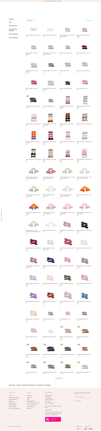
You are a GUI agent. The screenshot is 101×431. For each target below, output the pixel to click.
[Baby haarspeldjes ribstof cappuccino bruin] (33, 348)
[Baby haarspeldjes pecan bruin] (84, 313)
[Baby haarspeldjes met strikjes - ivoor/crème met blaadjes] (67, 189)
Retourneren (11, 401)
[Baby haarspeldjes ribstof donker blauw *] (50, 348)
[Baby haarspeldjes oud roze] (67, 313)
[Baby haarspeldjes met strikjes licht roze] (50, 277)
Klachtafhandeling (12, 404)
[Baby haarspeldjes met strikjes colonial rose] (67, 242)
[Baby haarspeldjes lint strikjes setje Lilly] (84, 135)
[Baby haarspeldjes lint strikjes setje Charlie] (67, 118)
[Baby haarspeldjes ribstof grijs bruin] (50, 366)
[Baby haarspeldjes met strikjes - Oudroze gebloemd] (50, 206)
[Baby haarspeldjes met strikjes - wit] (50, 224)
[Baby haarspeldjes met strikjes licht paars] (33, 277)
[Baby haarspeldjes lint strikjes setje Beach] (84, 100)
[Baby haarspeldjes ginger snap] (50, 100)
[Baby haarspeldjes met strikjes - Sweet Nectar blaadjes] (84, 206)
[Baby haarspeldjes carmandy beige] (84, 65)
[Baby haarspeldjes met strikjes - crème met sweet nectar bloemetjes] (84, 171)
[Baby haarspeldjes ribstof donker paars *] (67, 348)
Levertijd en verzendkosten (14, 397)
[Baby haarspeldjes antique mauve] (67, 47)
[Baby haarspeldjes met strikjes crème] (84, 242)
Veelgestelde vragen (31, 401)
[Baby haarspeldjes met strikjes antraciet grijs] (84, 224)
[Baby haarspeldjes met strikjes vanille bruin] (67, 295)
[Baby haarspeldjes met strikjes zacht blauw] (84, 295)
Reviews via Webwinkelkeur (14, 408)
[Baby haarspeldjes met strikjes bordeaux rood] (33, 242)
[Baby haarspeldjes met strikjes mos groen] (67, 277)
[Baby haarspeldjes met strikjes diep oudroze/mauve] (33, 260)
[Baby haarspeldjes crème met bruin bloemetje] (50, 82)
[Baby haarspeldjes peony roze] (33, 331)
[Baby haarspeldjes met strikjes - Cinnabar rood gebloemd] (50, 171)
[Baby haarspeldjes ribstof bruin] (84, 331)
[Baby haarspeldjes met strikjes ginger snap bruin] (84, 260)
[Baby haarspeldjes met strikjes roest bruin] (50, 295)
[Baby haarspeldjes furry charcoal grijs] (33, 100)
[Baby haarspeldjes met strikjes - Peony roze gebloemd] (67, 206)
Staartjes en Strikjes (14, 426)
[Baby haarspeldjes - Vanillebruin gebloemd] (33, 47)
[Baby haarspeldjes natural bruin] (50, 313)
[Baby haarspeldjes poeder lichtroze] (50, 331)
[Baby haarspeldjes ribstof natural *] (84, 366)
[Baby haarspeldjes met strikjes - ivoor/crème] (50, 189)
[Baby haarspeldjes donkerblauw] (67, 82)
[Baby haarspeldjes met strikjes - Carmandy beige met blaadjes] (33, 171)
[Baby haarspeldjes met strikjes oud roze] (84, 277)
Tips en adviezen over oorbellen (33, 402)
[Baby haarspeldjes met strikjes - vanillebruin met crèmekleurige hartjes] (33, 224)
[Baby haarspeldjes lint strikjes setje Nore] (67, 153)
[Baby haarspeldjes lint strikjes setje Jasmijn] (50, 135)
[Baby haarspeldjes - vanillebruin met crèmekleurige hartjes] (50, 47)
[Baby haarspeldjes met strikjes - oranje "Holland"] (33, 206)
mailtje (48, 413)
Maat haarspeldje (13, 34)
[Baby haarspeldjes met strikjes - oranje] (84, 189)
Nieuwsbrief (29, 397)
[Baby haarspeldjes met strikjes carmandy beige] (50, 242)
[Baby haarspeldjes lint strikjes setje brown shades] (50, 118)
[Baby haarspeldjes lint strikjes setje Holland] (33, 135)
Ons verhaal (29, 395)
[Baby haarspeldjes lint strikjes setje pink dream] (84, 153)
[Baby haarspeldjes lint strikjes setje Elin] (84, 118)
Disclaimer (29, 408)
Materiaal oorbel (13, 25)
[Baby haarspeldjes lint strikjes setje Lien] (67, 135)
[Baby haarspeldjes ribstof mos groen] (67, 366)
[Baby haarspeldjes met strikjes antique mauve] (67, 224)
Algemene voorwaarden (31, 404)
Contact (10, 395)
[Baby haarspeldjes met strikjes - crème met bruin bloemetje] (67, 171)
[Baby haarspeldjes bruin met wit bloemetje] (33, 65)
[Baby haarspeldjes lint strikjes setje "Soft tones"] (67, 100)
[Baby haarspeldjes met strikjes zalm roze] (33, 313)
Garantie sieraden (12, 406)
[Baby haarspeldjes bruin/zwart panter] (50, 65)
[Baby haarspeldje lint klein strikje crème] (33, 29)
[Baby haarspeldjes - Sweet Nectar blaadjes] (84, 29)
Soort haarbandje (13, 37)
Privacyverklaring (30, 406)
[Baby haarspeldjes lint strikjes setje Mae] (33, 153)
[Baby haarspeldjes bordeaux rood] (84, 47)
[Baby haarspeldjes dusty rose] (84, 82)
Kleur (10, 22)
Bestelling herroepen (13, 402)
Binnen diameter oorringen (13, 30)
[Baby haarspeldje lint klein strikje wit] (50, 29)
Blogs (28, 399)
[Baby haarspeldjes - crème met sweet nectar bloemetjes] (67, 29)
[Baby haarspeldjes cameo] (67, 65)
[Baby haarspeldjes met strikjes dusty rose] (67, 260)
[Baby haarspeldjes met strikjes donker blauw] (50, 260)
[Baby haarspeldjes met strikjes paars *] (33, 295)
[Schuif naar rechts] (91, 1)
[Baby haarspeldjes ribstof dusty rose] (84, 348)
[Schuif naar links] (10, 1)
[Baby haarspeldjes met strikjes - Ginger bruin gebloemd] (33, 189)
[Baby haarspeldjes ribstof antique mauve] (67, 331)
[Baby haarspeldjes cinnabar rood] (33, 82)
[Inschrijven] (91, 397)
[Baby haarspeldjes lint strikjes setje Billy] (33, 118)
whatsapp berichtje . (54, 413)
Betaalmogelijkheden (13, 399)
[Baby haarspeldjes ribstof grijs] (33, 366)
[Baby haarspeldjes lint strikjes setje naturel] (50, 153)
